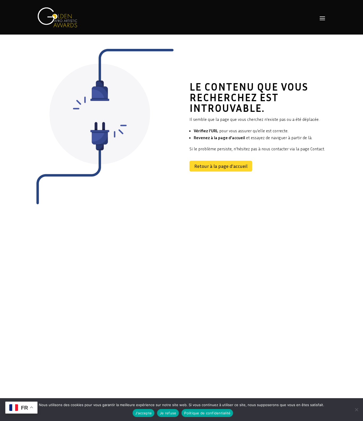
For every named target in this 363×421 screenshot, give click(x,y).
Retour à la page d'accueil (220, 166)
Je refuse (168, 413)
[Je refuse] (356, 409)
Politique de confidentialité (207, 413)
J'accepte (143, 413)
